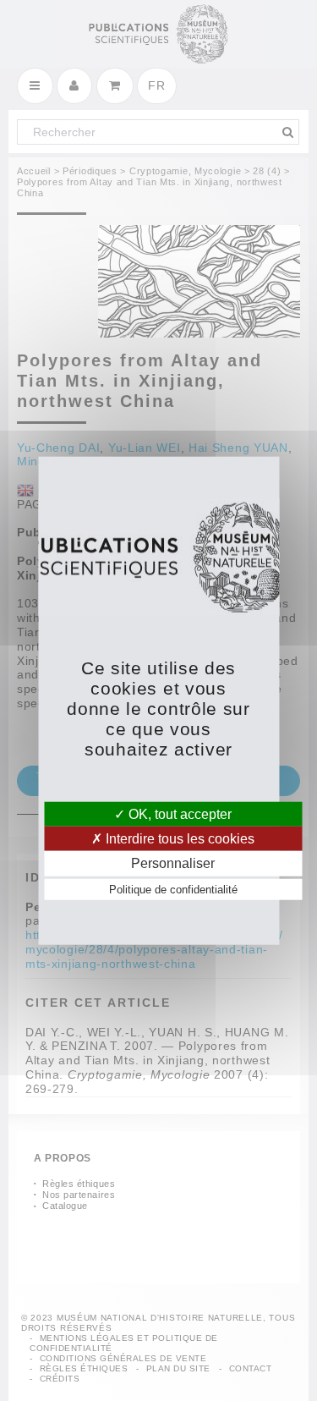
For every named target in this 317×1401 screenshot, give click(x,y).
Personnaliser (173, 863)
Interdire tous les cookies (178, 839)
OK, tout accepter (178, 814)
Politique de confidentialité (173, 888)
